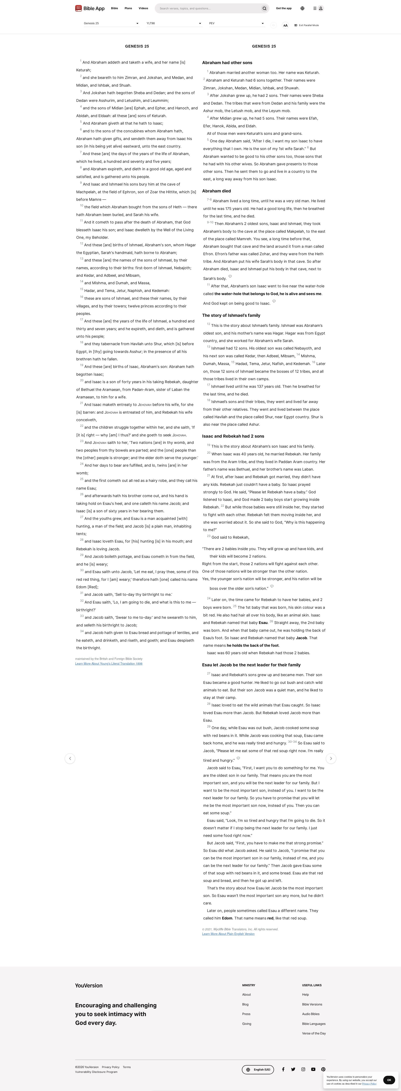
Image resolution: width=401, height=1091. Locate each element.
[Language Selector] (302, 8)
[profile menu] (318, 8)
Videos (143, 8)
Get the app (284, 8)
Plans (128, 8)
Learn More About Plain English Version (228, 934)
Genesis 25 (91, 23)
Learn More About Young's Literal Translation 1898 (108, 663)
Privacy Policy (110, 1067)
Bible (114, 8)
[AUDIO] (273, 25)
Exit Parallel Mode (309, 25)
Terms (127, 1067)
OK (389, 1080)
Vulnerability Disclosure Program (96, 1071)
